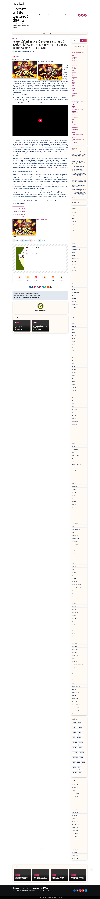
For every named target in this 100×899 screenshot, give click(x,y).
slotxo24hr (74, 470)
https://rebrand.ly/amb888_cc (19, 208)
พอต (73, 569)
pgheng (73, 366)
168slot (73, 215)
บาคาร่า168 (74, 553)
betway (73, 255)
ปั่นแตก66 (74, 135)
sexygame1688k (75, 455)
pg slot (20, 144)
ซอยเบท (73, 526)
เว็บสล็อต (74, 695)
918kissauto (74, 233)
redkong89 (74, 424)
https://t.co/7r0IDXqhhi (41, 219)
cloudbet (74, 270)
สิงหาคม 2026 (75, 784)
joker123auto (75, 304)
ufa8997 (74, 501)
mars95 (73, 338)
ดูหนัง (73, 532)
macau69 (74, 335)
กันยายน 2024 (75, 855)
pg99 (73, 122)
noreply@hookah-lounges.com (35, 253)
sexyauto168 (75, 449)
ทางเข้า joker (74, 93)
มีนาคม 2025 (74, 836)
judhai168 (74, 67)
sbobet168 (74, 440)
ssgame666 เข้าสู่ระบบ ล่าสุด (78, 477)
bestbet (73, 252)
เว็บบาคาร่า (74, 137)
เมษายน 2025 (75, 833)
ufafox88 (74, 507)
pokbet (73, 403)
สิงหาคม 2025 (75, 821)
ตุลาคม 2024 (74, 852)
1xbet (73, 224)
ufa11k (73, 495)
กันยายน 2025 (75, 818)
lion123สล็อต (74, 320)
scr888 (73, 443)
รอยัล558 (74, 578)
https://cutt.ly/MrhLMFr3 (18, 216)
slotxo (73, 467)
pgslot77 (74, 387)
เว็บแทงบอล (74, 701)
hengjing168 (74, 289)
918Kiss (73, 230)
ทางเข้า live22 (75, 541)
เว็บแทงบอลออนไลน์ (76, 704)
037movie (74, 212)
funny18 (74, 283)
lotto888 (74, 332)
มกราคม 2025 (75, 843)
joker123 (73, 55)
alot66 (73, 243)
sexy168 (73, 446)
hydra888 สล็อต (75, 292)
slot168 (73, 461)
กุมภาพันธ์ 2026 (75, 803)
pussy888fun (75, 418)
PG (72, 347)
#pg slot (32, 51)
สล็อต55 (74, 762)
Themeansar (59, 897)
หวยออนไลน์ (74, 142)
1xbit (73, 227)
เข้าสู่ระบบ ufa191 (75, 673)
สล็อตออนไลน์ (75, 637)
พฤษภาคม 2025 (75, 830)
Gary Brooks (18, 51)
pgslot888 (74, 85)
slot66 (73, 62)
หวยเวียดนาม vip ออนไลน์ (77, 664)
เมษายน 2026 (75, 796)
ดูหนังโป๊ (73, 78)
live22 (73, 323)
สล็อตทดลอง (74, 77)
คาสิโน (73, 520)
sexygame (74, 452)
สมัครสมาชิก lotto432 (76, 584)
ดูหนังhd (73, 130)
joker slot (74, 95)
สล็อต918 (74, 615)
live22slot (74, 126)
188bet (73, 218)
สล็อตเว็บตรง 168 (75, 646)
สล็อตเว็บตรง (74, 58)
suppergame (74, 483)
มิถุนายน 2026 (75, 790)
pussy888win (75, 421)
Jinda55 (73, 295)
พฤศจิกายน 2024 (75, 849)
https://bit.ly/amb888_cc (18, 206)
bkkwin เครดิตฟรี (75, 258)
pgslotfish (74, 393)
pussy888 (74, 72)
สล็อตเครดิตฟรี (75, 640)
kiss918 (73, 87)
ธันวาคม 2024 (75, 846)
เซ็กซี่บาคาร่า (74, 680)
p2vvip (73, 341)
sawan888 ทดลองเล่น (76, 437)
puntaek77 (74, 412)
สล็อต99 (73, 621)
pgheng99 (74, 369)
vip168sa (74, 513)
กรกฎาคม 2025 (75, 824)
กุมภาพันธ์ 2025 (75, 839)
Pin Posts (52, 16)
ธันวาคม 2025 (75, 809)
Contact (43, 14)
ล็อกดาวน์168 (74, 581)
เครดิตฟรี (74, 677)
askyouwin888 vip (76, 249)
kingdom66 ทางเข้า (76, 317)
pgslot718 (74, 384)
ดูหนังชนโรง (74, 132)
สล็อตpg (73, 624)
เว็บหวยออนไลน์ (75, 140)
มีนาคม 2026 (75, 799)
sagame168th (75, 433)
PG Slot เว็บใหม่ (75, 353)
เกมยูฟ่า (73, 667)
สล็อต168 (74, 593)
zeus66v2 (74, 517)
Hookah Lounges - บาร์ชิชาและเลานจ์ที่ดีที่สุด (20, 13)
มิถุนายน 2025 (75, 827)
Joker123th (74, 307)
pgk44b (73, 375)
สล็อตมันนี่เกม (75, 633)
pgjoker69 (74, 372)
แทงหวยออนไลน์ (75, 710)
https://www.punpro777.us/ (78, 139)
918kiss (73, 104)
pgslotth (74, 400)
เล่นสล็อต (74, 683)
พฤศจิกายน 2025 (75, 812)
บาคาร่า (73, 550)
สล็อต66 (73, 600)
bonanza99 (74, 261)
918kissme (74, 237)
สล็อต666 (74, 603)
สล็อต (73, 590)
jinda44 (73, 63)
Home (34, 14)
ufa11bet (74, 492)
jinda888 (74, 298)
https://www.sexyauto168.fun (78, 73)
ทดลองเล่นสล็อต (75, 538)
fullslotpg (74, 124)
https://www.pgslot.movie (77, 134)
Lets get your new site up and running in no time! (59, 14)
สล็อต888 (74, 68)
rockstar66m (74, 427)
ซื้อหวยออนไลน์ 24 (76, 529)
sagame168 (75, 747)
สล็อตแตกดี (74, 652)
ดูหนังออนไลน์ (75, 107)
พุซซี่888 (73, 114)
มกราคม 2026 (75, 806)
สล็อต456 (74, 597)
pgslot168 (74, 381)
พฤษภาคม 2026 (75, 793)
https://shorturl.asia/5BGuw (19, 214)
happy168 (74, 286)
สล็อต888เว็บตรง (75, 612)
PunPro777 (74, 406)
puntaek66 (74, 409)
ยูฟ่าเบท (73, 575)
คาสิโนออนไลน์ (75, 523)
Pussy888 (74, 415)
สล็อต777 (74, 606)
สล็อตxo (73, 75)
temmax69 (74, 489)
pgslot (73, 70)
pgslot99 (74, 390)
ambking (74, 246)
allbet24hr (74, 240)
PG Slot (14, 38)
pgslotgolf (74, 397)
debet (73, 273)
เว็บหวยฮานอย (75, 698)
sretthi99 (74, 473)
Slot (73, 458)
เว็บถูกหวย (74, 689)
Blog (38, 14)
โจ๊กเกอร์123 (74, 96)
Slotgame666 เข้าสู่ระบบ (77, 464)
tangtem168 (74, 486)
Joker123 (74, 301)
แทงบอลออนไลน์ (75, 707)
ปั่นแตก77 (74, 566)
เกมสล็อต (74, 670)
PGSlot (73, 378)
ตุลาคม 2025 (74, 815)
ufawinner (74, 510)
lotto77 (73, 329)
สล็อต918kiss (74, 618)
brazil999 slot (75, 267)
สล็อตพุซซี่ (74, 630)
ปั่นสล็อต (73, 560)
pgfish (73, 363)
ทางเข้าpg (74, 547)
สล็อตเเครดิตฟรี (75, 649)
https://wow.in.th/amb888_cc (19, 211)
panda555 (74, 344)
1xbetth (73, 80)
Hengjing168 (74, 57)
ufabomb (74, 504)
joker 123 (74, 111)
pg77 (73, 357)
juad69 (73, 310)
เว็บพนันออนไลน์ (75, 692)
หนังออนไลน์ (74, 658)
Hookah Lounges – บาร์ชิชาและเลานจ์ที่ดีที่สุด (30, 888)
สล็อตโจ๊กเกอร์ (75, 655)
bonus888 (74, 264)
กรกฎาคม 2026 (75, 787)
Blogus (53, 897)
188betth (74, 90)
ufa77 (73, 498)
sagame (73, 430)
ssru (73, 480)
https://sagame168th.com (77, 109)
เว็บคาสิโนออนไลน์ (76, 686)
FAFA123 (74, 277)
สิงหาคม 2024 (75, 858)
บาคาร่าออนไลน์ (75, 117)
